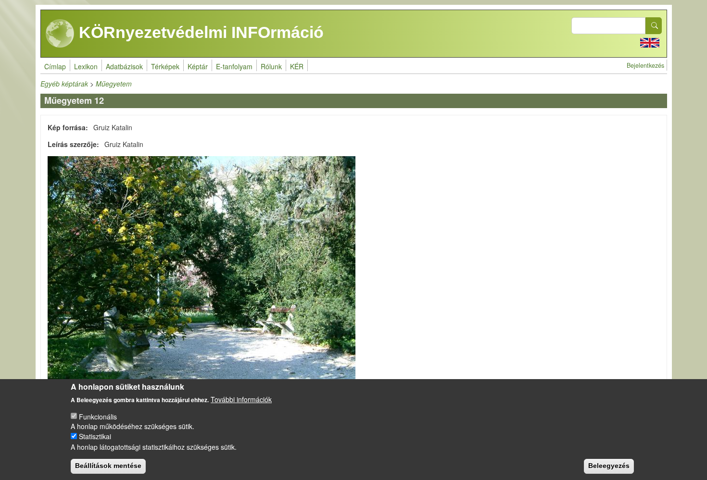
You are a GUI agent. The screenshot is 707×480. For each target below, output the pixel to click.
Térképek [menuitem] (165, 66)
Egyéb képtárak (64, 83)
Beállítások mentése (108, 465)
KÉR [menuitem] (296, 66)
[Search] (653, 25)
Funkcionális (98, 416)
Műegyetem (114, 83)
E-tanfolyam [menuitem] (234, 66)
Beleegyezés (609, 465)
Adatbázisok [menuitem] (124, 66)
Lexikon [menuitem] (86, 66)
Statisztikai (95, 436)
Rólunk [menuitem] (271, 66)
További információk (241, 399)
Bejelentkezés (645, 65)
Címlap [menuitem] (55, 66)
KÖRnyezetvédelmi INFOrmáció (199, 32)
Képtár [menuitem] (198, 66)
